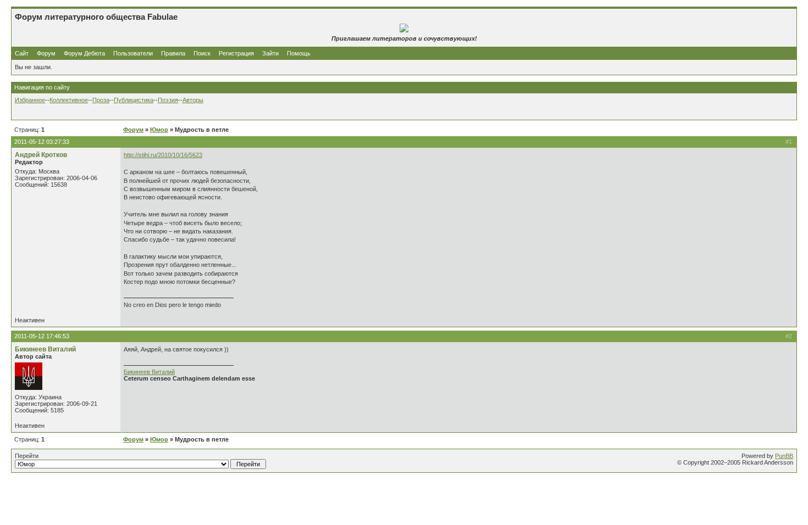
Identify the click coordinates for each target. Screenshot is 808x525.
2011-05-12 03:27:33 (41, 141)
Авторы (192, 100)
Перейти (26, 456)
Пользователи (133, 53)
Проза (100, 100)
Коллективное (68, 100)
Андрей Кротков (41, 155)
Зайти (270, 53)
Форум (46, 53)
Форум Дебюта (85, 53)
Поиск (202, 53)
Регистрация (236, 53)
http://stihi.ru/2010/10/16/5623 (163, 155)
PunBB (784, 456)
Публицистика (133, 100)
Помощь (299, 53)
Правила (173, 53)
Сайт (22, 53)
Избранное (30, 100)
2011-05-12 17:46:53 (41, 336)
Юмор (159, 129)
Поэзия (168, 100)
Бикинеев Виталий (45, 349)
